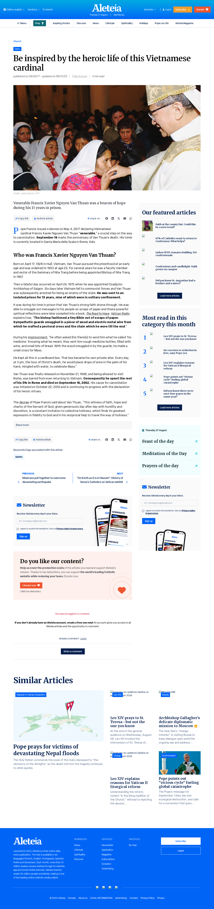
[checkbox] (18, 529)
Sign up (23, 536)
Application (107, 849)
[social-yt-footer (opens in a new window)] (97, 887)
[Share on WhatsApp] (130, 218)
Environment (169, 755)
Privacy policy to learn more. (70, 528)
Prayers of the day (160, 465)
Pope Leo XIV (162, 23)
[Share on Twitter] (118, 218)
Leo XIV (118, 694)
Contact (134, 897)
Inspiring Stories (61, 23)
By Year (133, 845)
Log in (168, 9)
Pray (37, 23)
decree (24, 402)
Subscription (108, 859)
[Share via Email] (124, 218)
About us (82, 897)
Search (49, 9)
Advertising (108, 868)
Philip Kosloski (79, 76)
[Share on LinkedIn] (112, 218)
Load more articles (169, 295)
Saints (18, 456)
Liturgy (117, 755)
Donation (106, 863)
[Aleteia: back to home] (107, 8)
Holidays (143, 23)
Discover (81, 23)
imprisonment (37, 337)
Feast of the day (158, 441)
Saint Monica (119, 15)
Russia (165, 694)
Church (17, 41)
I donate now (29, 585)
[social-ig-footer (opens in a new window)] (116, 887)
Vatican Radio (120, 313)
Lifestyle (110, 23)
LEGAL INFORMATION (101, 897)
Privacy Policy (147, 897)
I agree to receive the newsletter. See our (51, 528)
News (96, 23)
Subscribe (180, 9)
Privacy (161, 897)
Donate (200, 9)
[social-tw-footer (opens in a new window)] (110, 887)
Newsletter (107, 845)
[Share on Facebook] (106, 218)
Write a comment (73, 651)
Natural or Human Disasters (31, 694)
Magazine (107, 854)
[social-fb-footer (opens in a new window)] (103, 887)
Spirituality (127, 23)
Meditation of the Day (164, 453)
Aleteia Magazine (184, 23)
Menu (23, 23)
